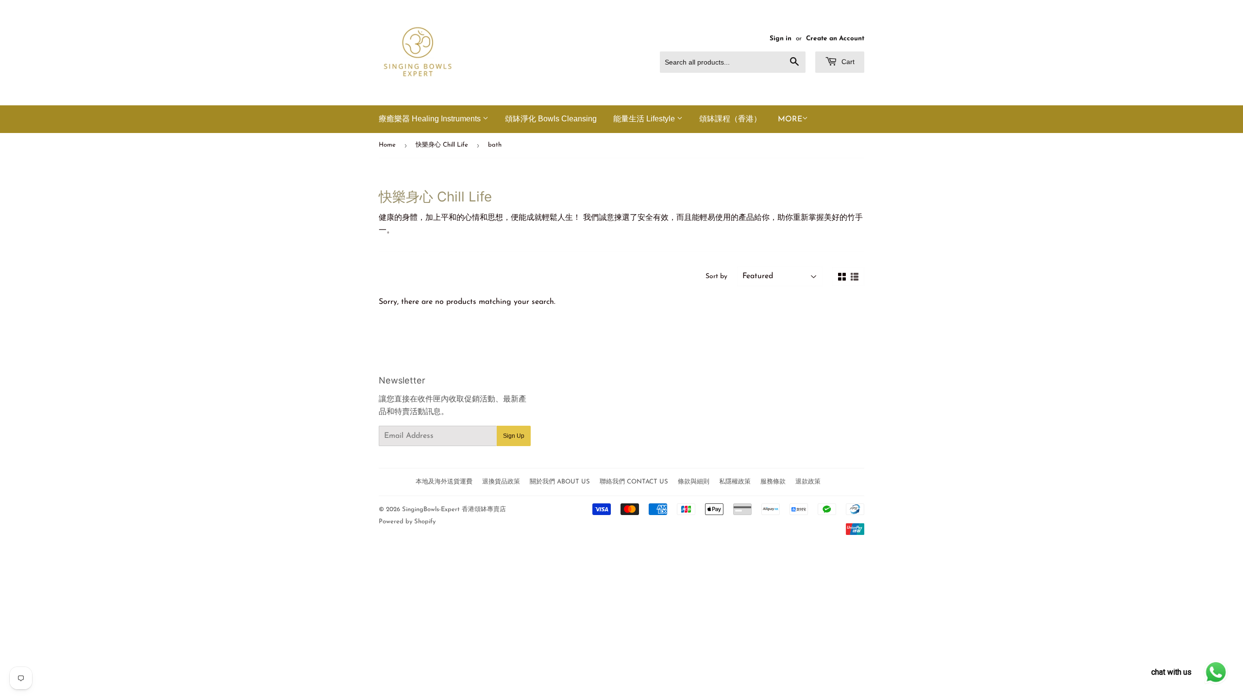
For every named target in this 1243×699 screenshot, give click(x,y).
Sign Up (513, 436)
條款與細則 (693, 482)
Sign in (780, 38)
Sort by (716, 276)
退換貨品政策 (501, 482)
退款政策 (808, 482)
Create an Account (835, 38)
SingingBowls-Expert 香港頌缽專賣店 (454, 509)
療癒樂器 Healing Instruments (431, 119)
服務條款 (773, 482)
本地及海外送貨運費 (444, 482)
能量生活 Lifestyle (645, 119)
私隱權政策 (735, 482)
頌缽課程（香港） (730, 119)
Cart (847, 62)
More (790, 119)
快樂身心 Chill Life (442, 145)
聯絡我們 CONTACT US (634, 482)
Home (387, 145)
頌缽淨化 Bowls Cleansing (551, 119)
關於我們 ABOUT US (560, 482)
